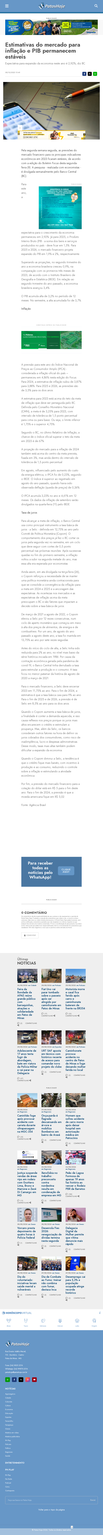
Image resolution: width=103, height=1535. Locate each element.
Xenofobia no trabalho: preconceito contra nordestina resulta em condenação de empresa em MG (51, 1184)
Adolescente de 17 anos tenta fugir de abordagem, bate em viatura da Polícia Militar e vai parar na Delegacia (27, 1062)
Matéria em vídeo (12, 1432)
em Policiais (56, 985)
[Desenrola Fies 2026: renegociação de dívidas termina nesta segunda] (51, 1214)
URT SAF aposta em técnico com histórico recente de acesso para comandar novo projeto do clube (51, 1059)
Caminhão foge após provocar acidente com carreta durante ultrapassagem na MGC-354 (26, 1124)
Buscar (93, 1500)
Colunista (8, 1401)
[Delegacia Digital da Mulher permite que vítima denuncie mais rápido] (76, 1214)
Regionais (8, 1452)
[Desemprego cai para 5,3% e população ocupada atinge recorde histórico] (76, 1263)
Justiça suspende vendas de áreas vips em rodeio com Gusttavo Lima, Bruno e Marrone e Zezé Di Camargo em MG (27, 1184)
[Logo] (51, 5)
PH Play (8, 1440)
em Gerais (32, 1224)
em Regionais (22, 1112)
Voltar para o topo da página (51, 1509)
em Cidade (32, 985)
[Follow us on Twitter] (21, 1379)
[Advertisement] (51, 1531)
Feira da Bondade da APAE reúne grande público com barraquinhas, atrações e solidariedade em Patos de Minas (26, 1003)
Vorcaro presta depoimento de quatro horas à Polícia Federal (26, 1233)
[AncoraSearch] (96, 6)
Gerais (7, 1429)
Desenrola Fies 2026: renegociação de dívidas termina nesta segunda (51, 1234)
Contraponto (9, 1490)
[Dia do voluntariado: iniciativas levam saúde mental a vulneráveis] (27, 1263)
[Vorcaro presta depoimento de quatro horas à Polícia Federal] (27, 1214)
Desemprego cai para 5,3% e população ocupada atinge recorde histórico (75, 1285)
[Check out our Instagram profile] (27, 1379)
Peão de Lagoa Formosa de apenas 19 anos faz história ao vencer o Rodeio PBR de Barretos (75, 1181)
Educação (9, 1413)
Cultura (8, 1405)
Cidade (8, 1398)
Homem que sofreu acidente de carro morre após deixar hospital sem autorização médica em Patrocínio (75, 1127)
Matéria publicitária (12, 1436)
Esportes (8, 1417)
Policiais (8, 1444)
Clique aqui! (66, 871)
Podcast (8, 1483)
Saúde (7, 1456)
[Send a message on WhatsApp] (7, 1379)
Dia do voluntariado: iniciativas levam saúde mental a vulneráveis (27, 1283)
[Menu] (7, 6)
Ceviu (7, 1486)
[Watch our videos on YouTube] (34, 1379)
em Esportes (57, 1047)
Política (7, 1448)
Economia (9, 1409)
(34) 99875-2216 (21, 1368)
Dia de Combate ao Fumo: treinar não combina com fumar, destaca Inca (51, 1283)
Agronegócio (10, 1394)
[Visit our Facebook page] (14, 1379)
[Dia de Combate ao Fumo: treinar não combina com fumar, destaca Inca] (51, 1263)
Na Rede (8, 1479)
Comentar (31, 935)
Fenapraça (9, 1425)
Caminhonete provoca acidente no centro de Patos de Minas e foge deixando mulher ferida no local (76, 1060)
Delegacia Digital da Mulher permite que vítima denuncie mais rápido (75, 1236)
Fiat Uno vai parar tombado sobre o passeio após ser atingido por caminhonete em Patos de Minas (51, 998)
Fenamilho (9, 1421)
